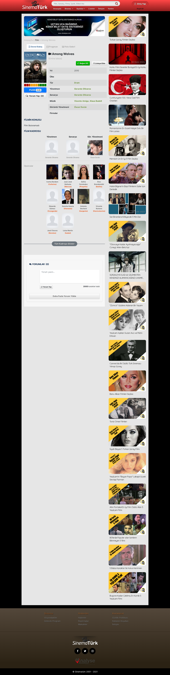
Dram (77, 83)
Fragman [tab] (53, 46)
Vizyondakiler (50, 617)
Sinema (68, 9)
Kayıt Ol (140, 9)
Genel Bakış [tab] (36, 46)
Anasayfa (57, 9)
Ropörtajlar (83, 621)
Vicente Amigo (81, 101)
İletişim (101, 9)
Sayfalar (80, 9)
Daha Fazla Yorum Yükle (64, 296)
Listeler (91, 9)
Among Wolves (48, 40)
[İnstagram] (92, 651)
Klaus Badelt (96, 101)
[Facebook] (77, 651)
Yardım (111, 9)
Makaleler (82, 624)
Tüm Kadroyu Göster (64, 244)
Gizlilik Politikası (120, 617)
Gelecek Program (52, 621)
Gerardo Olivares (82, 89)
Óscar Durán (80, 107)
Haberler (82, 617)
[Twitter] (85, 651)
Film (37, 40)
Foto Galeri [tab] (69, 46)
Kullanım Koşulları (120, 621)
